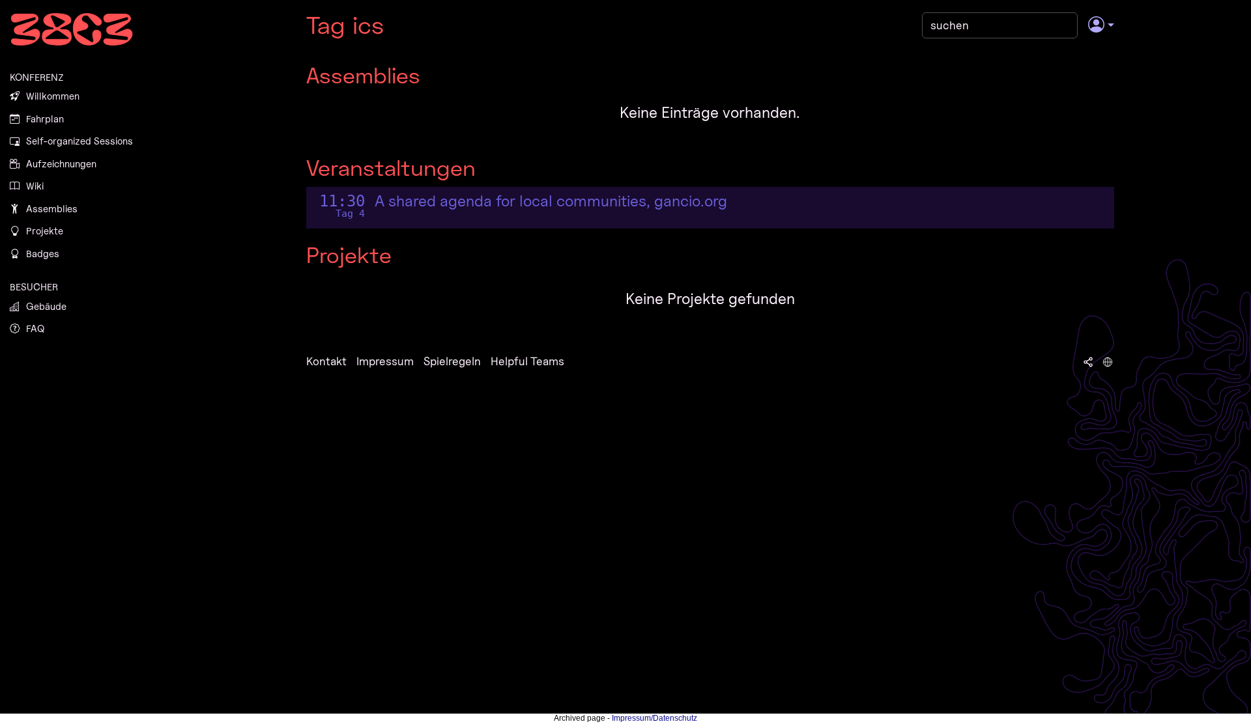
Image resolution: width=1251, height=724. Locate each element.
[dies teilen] (1088, 361)
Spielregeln (452, 361)
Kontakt (326, 361)
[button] (1101, 25)
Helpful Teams (527, 361)
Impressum (385, 361)
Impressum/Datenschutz (654, 718)
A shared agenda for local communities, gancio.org (551, 201)
